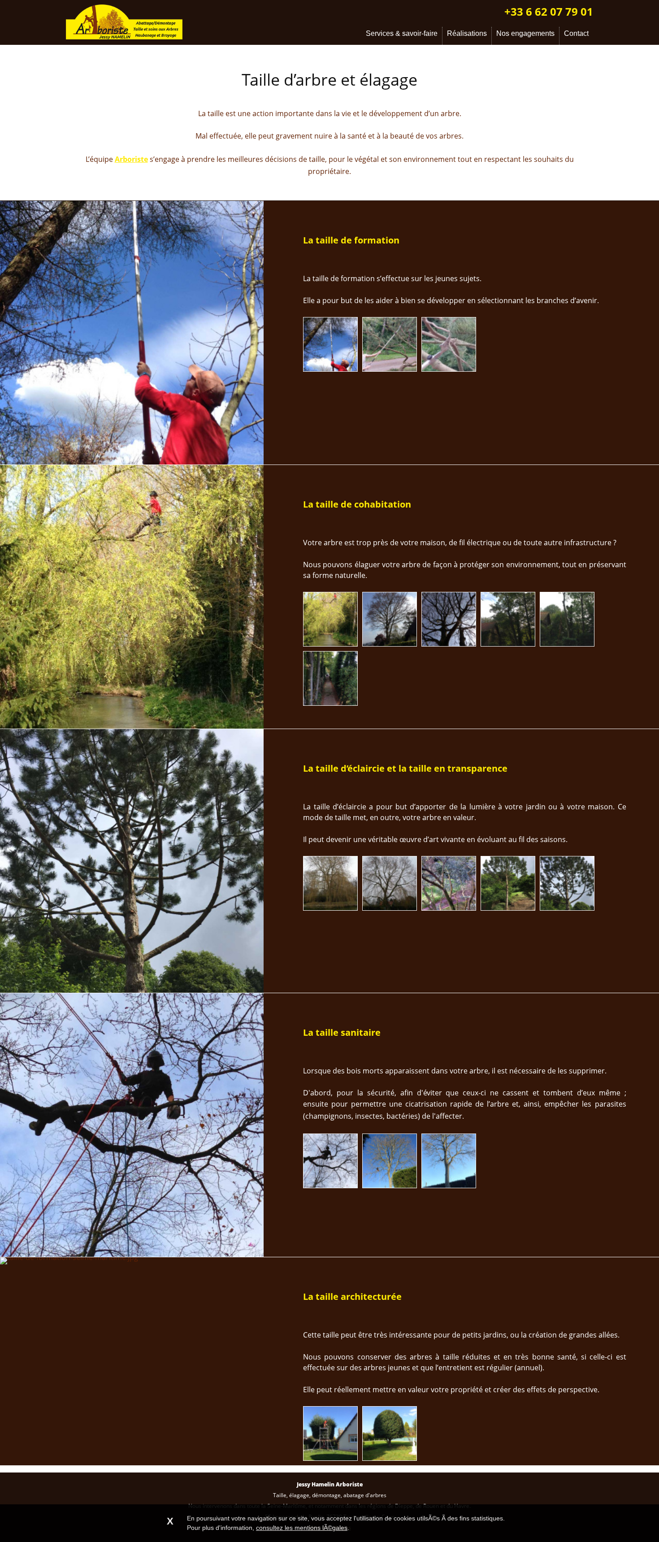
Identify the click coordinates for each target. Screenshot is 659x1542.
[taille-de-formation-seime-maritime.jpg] (449, 369)
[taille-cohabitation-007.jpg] (567, 643)
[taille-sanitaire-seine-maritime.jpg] (449, 1185)
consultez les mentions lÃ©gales (301, 1527)
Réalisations (467, 33)
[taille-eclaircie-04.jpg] (508, 907)
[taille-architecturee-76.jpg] (389, 1458)
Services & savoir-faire (402, 33)
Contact (576, 33)
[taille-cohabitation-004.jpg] (449, 643)
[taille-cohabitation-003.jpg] (389, 643)
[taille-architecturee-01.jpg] (330, 1458)
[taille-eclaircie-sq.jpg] (567, 907)
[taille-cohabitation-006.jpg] (508, 643)
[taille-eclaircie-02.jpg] (389, 907)
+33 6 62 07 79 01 (548, 11)
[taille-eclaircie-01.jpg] (330, 907)
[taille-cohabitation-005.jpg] (330, 643)
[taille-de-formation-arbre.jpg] (389, 369)
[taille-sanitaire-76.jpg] (330, 1185)
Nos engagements (525, 33)
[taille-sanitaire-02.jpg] (389, 1185)
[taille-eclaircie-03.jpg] (449, 907)
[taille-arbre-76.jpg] (330, 369)
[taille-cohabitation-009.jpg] (330, 703)
